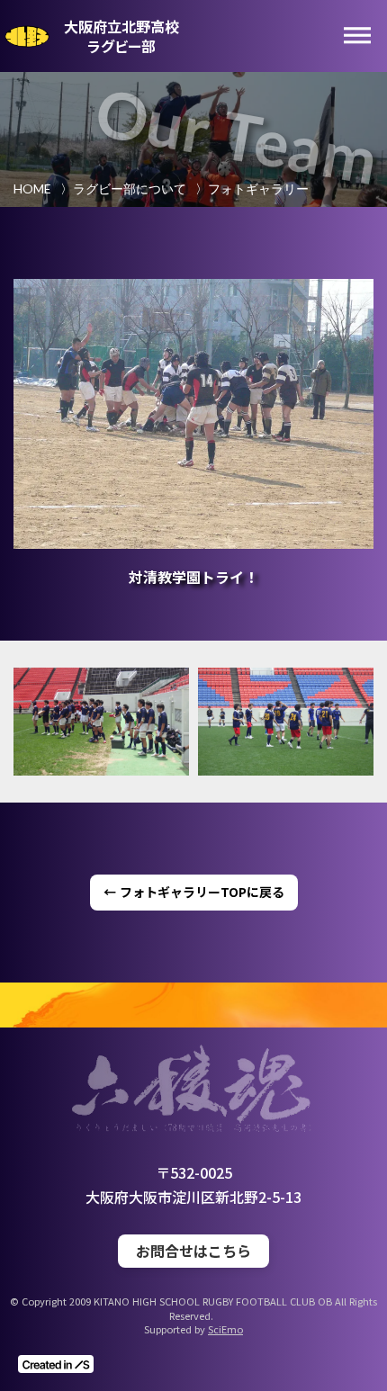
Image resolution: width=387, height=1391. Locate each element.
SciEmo (225, 1329)
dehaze (357, 36)
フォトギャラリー (258, 188)
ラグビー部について (129, 188)
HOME (32, 188)
